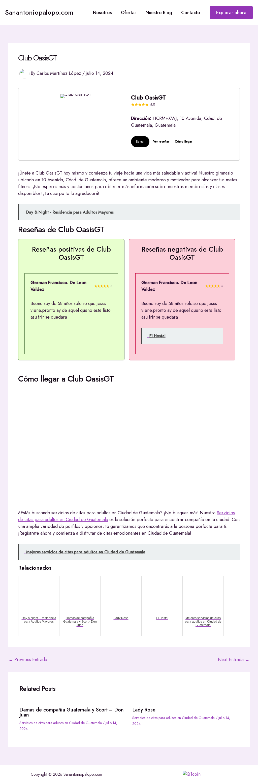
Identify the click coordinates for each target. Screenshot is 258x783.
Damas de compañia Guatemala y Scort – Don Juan (71, 712)
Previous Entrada (28, 659)
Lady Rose (143, 709)
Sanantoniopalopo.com (39, 12)
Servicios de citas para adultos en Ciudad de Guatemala (60, 722)
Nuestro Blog (159, 12)
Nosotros (102, 12)
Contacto (190, 12)
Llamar (140, 141)
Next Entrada (233, 659)
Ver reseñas (161, 141)
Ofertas (129, 12)
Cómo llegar (183, 141)
